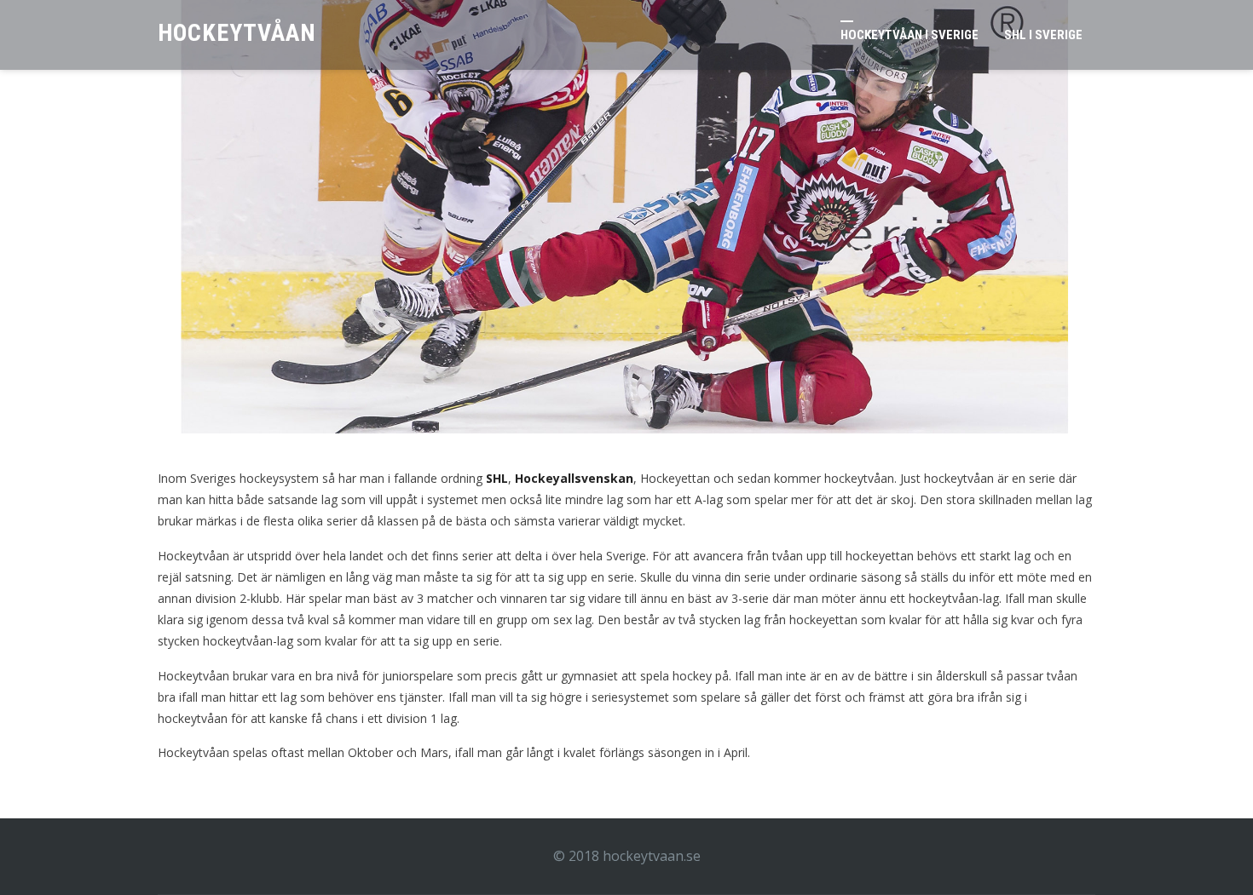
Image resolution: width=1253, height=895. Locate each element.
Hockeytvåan (237, 33)
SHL (497, 478)
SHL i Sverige (1043, 35)
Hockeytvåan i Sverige (909, 35)
